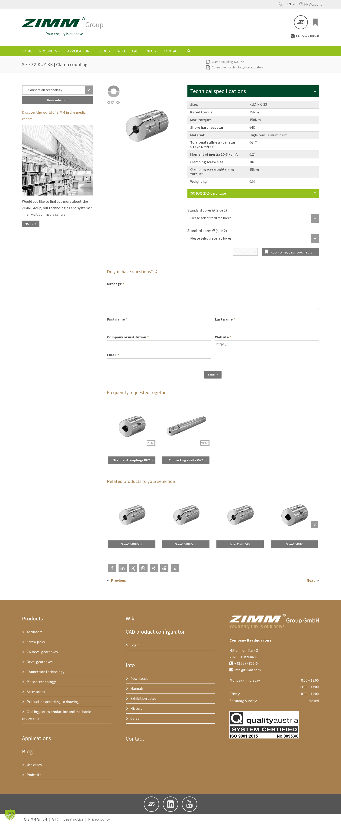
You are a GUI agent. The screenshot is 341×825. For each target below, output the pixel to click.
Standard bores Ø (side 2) (207, 230)
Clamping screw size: (207, 162)
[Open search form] (188, 51)
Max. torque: (200, 119)
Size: (194, 104)
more (29, 224)
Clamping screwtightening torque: (212, 171)
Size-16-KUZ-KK (185, 544)
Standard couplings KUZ (131, 460)
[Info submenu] (155, 51)
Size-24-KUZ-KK (131, 544)
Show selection (57, 100)
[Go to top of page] (334, 818)
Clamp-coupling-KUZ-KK (228, 62)
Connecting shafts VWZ (185, 460)
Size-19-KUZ (294, 544)
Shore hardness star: (207, 127)
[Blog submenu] (109, 51)
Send (212, 375)
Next (311, 580)
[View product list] (315, 22)
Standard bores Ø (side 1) (207, 210)
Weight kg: (199, 181)
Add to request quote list (292, 253)
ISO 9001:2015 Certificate (208, 193)
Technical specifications (218, 91)
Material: (197, 135)
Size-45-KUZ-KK (240, 544)
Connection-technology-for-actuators (238, 67)
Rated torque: (201, 112)
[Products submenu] (59, 51)
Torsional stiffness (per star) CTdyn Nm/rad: (213, 144)
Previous (118, 580)
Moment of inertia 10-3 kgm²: (214, 154)
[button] (310, 4)
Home (27, 51)
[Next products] (314, 524)
